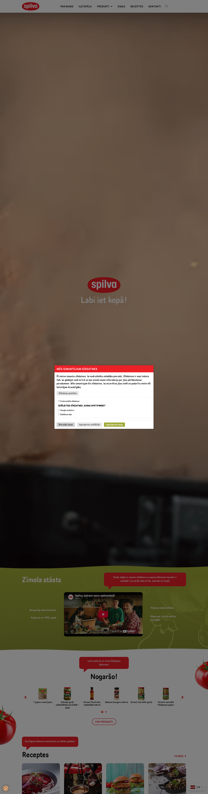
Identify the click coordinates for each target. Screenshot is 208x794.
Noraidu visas (66, 424)
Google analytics (67, 410)
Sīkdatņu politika (68, 393)
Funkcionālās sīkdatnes (69, 401)
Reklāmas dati (66, 414)
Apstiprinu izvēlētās (89, 424)
